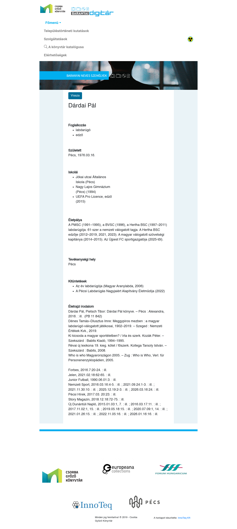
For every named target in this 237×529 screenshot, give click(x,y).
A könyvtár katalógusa (66, 47)
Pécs (72, 264)
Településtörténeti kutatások (66, 31)
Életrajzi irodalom (81, 306)
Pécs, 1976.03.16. (81, 155)
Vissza (75, 95)
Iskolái (73, 172)
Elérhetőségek (55, 55)
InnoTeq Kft (184, 518)
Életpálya (75, 220)
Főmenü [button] (51, 23)
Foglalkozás (77, 125)
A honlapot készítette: (172, 518)
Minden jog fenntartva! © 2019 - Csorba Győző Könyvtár (116, 519)
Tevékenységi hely (82, 259)
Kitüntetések (77, 281)
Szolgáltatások (55, 39)
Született (74, 150)
